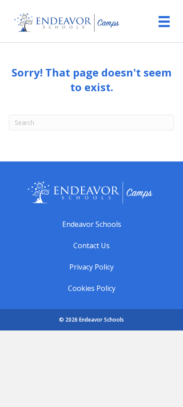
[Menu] (160, 18)
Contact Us (91, 245)
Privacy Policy (91, 267)
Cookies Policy (91, 288)
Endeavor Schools (91, 224)
